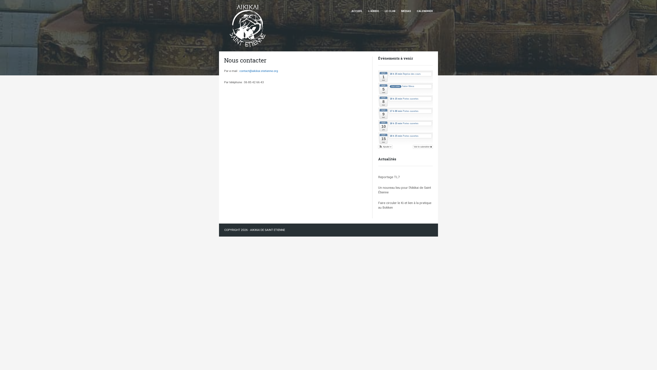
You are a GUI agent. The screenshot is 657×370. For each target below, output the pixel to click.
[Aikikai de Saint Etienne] (248, 3)
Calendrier (425, 11)
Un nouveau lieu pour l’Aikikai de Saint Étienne (404, 190)
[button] (385, 147)
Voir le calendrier (422, 147)
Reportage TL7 (389, 177)
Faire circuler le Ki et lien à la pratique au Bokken (404, 205)
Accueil (357, 11)
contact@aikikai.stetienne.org (258, 71)
